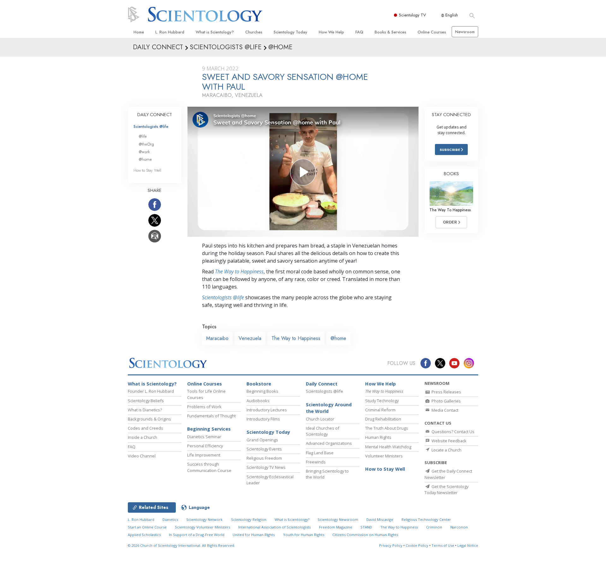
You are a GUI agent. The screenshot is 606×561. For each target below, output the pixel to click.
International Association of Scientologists (274, 527)
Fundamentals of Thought (211, 416)
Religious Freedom (264, 458)
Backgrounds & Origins (149, 419)
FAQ (359, 32)
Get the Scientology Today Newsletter (446, 489)
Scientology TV (412, 15)
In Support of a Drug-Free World (196, 534)
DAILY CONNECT (154, 114)
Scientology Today (290, 32)
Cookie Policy (417, 545)
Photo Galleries (446, 401)
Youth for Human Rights (303, 534)
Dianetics (170, 519)
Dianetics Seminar (204, 436)
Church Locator (320, 419)
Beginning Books (262, 391)
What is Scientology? (215, 32)
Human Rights (378, 437)
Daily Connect (321, 384)
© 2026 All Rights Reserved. (181, 545)
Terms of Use (442, 545)
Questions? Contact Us (452, 431)
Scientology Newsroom (338, 519)
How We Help (331, 32)
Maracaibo (217, 338)
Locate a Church (446, 450)
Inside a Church (142, 437)
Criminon (434, 527)
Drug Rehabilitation (383, 419)
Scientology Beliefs (146, 400)
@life (143, 136)
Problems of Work (204, 406)
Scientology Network (204, 519)
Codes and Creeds (145, 428)
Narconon (459, 527)
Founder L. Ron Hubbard (151, 391)
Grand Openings (262, 440)
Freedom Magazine (335, 527)
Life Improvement (203, 455)
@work (144, 152)
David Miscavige (379, 519)
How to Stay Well (147, 170)
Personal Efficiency (205, 446)
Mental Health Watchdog (388, 447)
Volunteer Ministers (384, 456)
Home (139, 32)
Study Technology (382, 400)
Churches (253, 32)
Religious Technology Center (426, 519)
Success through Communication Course (209, 467)
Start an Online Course (147, 527)
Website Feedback (448, 441)
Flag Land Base (320, 453)
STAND (366, 527)
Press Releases (446, 392)
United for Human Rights (254, 534)
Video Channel (142, 456)
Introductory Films (263, 419)
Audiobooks (258, 400)
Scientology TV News (266, 467)
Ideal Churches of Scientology (322, 431)
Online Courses (432, 32)
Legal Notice (467, 545)
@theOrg (146, 144)
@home (338, 338)
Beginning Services (209, 429)
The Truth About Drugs (386, 428)
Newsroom (465, 32)
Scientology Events (264, 449)
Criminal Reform (380, 410)
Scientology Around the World (329, 408)
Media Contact (444, 410)
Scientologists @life (151, 126)
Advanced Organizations (329, 443)
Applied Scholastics (144, 534)
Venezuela (250, 338)
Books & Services (390, 32)
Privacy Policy (390, 545)
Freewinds (316, 462)
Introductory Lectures (267, 410)
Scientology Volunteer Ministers (202, 527)
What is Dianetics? (145, 410)
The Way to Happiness (239, 271)
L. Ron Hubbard (169, 32)
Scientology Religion (248, 519)
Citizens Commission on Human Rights (365, 534)
